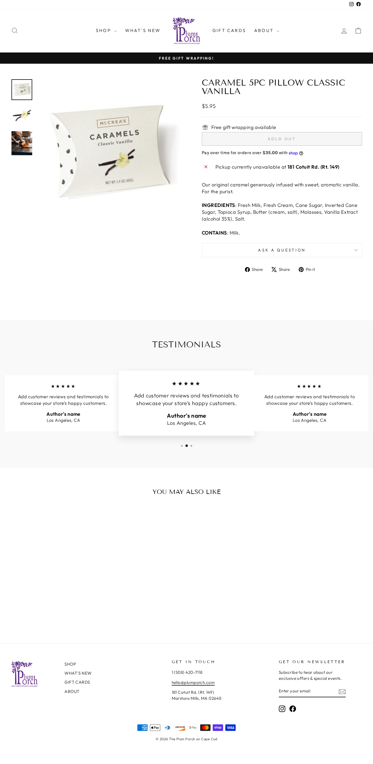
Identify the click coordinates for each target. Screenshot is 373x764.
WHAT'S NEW (143, 30)
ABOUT (264, 30)
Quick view (52, 585)
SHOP (104, 30)
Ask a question (282, 250)
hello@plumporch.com (193, 682)
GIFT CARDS (229, 30)
